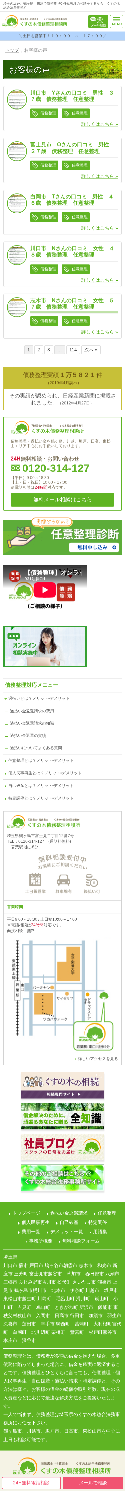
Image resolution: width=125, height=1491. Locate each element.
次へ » (91, 349)
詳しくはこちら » (99, 124)
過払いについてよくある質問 (36, 748)
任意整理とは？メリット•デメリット (41, 760)
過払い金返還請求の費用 (32, 711)
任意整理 (107, 1213)
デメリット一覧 (66, 1231)
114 (73, 349)
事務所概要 (40, 1240)
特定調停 (97, 1222)
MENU (117, 24)
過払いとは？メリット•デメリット (39, 698)
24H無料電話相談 (31, 1482)
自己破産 (69, 1222)
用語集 (100, 1231)
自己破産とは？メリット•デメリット (41, 785)
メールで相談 (93, 1482)
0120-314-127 (56, 468)
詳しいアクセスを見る (98, 1058)
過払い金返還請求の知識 (32, 723)
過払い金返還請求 (69, 1213)
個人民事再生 (36, 1222)
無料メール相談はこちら (98, 21)
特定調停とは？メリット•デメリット (41, 798)
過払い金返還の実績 (28, 735)
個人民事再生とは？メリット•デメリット (45, 773)
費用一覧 (31, 1231)
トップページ (26, 1213)
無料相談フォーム (81, 1240)
